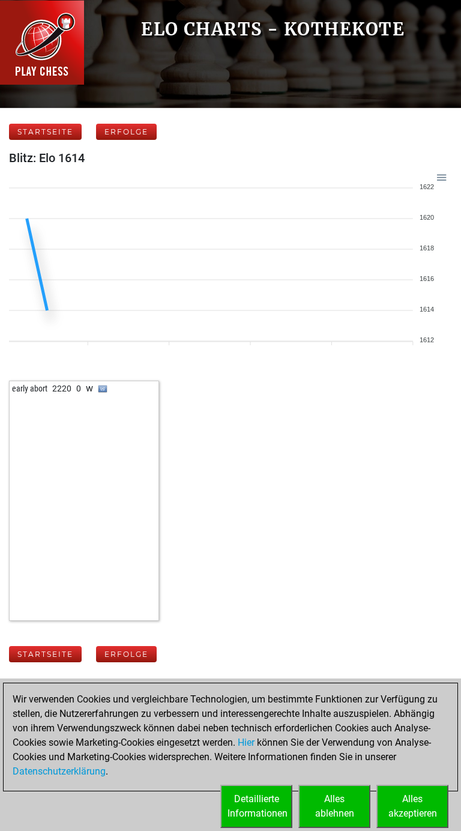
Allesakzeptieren (412, 806)
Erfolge (126, 131)
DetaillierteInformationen (257, 806)
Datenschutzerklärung (59, 771)
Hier (246, 742)
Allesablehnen (334, 806)
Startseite (45, 131)
